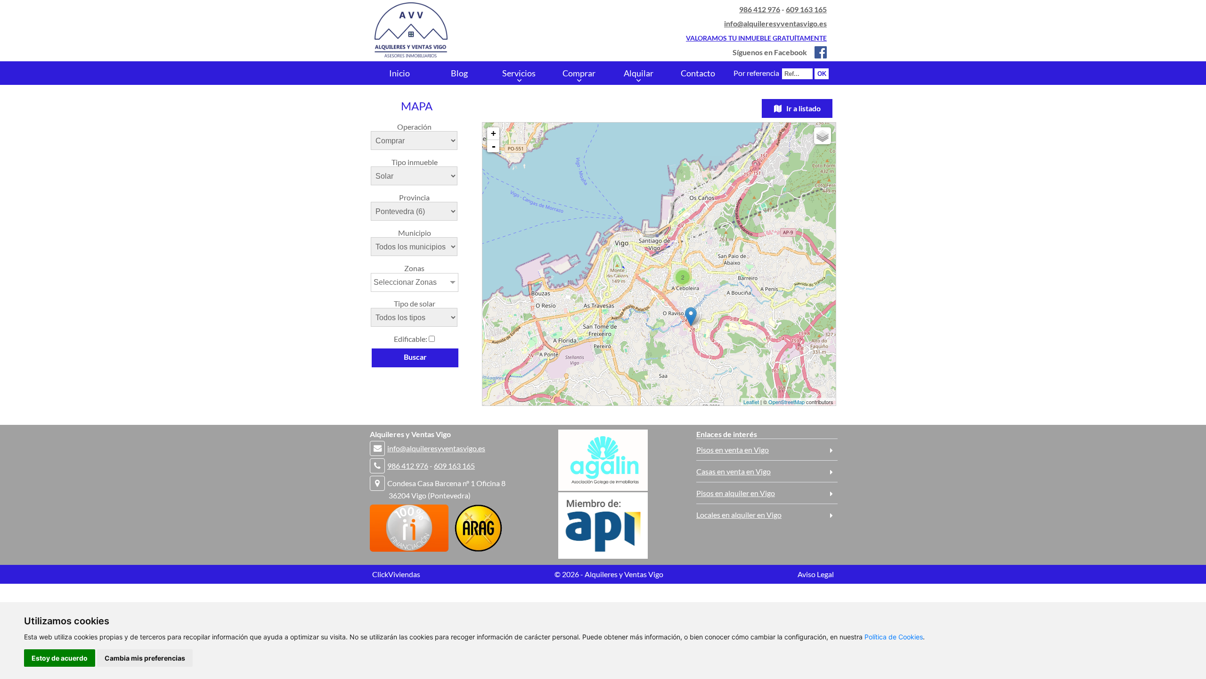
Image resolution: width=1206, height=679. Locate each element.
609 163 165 (806, 9)
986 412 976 (759, 9)
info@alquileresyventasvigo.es (775, 23)
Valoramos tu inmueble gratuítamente (756, 38)
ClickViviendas (396, 574)
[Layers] (822, 135)
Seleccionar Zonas (405, 282)
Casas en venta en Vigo (733, 471)
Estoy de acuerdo (60, 658)
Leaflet (751, 402)
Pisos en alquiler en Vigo (735, 493)
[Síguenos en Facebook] (817, 52)
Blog (459, 73)
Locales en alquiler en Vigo (739, 514)
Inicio (399, 73)
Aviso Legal (816, 574)
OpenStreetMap (786, 402)
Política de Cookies (893, 637)
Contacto (698, 73)
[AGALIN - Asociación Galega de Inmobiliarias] (603, 487)
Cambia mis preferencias (145, 658)
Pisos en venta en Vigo (732, 449)
